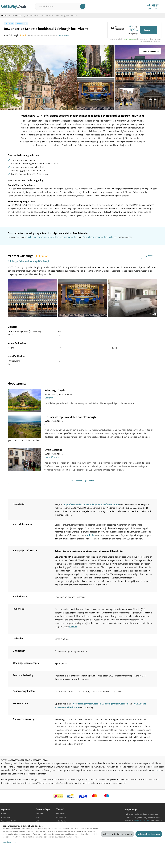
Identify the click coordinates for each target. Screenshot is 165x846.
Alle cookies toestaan (149, 834)
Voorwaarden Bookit (8, 821)
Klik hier (91, 535)
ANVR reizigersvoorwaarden (39, 237)
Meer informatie (9, 842)
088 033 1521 (153, 4)
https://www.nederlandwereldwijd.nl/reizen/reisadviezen (91, 504)
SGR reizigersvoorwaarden (65, 237)
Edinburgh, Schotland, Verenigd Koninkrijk (28, 261)
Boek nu (147, 30)
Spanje (38, 817)
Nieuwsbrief (5, 817)
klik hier (73, 626)
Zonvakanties (61, 817)
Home (4, 15)
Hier (157, 770)
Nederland (39, 814)
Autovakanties (61, 821)
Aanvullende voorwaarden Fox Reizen (100, 237)
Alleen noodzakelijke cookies (117, 834)
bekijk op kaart (64, 35)
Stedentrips (17, 15)
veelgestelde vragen (141, 820)
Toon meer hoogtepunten (82, 480)
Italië (37, 821)
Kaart (149, 255)
